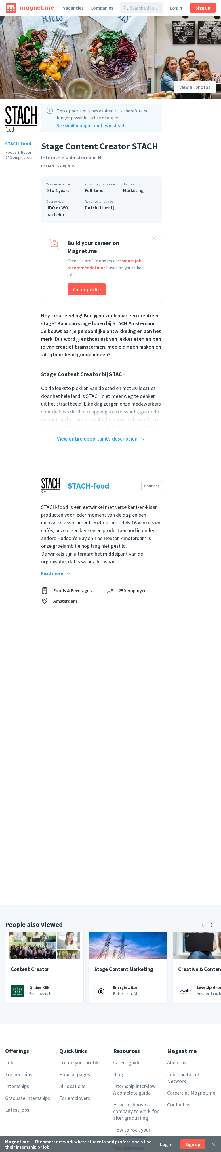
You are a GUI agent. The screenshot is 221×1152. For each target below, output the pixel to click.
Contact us (178, 1104)
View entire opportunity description (97, 438)
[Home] (30, 8)
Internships (17, 1086)
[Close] (213, 1144)
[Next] (211, 925)
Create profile (87, 289)
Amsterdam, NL (87, 157)
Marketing (133, 190)
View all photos (194, 87)
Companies (101, 8)
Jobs (10, 1062)
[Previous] (203, 925)
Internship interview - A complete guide (136, 1089)
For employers (74, 1098)
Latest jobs (17, 1109)
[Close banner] (154, 239)
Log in (176, 8)
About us (176, 1062)
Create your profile (79, 1062)
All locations (72, 1086)
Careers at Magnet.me (191, 1092)
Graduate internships (27, 1098)
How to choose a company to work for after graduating (136, 1111)
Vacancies (73, 8)
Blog (118, 1074)
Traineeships (18, 1074)
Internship (52, 157)
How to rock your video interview (131, 1133)
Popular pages (74, 1074)
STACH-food (18, 143)
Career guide (126, 1062)
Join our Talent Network (183, 1077)
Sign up (202, 8)
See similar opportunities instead (90, 125)
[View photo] (73, 57)
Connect (151, 485)
